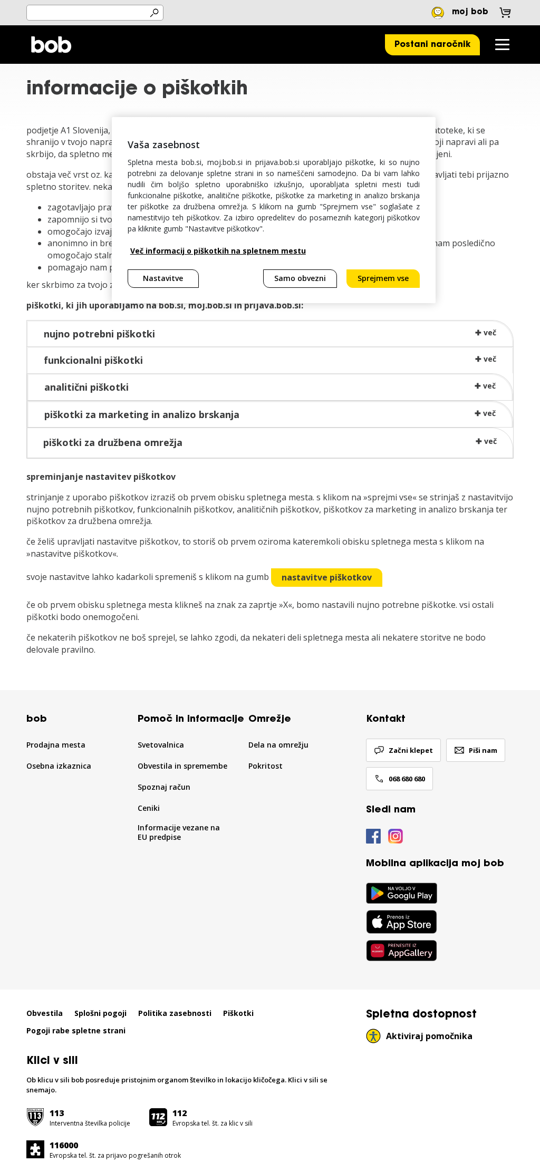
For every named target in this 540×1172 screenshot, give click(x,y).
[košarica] (505, 12)
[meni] (502, 44)
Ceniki (149, 808)
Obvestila (44, 1013)
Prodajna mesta (55, 745)
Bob (50, 45)
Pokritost (265, 766)
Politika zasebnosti (174, 1013)
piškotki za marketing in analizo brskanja (141, 414)
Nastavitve (163, 278)
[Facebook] (373, 836)
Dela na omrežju (278, 745)
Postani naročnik (432, 45)
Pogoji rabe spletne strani (76, 1030)
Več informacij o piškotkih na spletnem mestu (218, 251)
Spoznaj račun (164, 787)
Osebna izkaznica (58, 766)
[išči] (154, 13)
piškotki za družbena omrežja (112, 442)
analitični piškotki (86, 387)
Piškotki (238, 1013)
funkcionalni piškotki (93, 360)
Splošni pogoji (100, 1013)
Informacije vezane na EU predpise (179, 832)
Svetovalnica (161, 745)
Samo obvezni (300, 278)
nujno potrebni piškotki (99, 333)
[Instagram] (395, 836)
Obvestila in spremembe (182, 766)
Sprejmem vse (383, 278)
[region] (274, 210)
